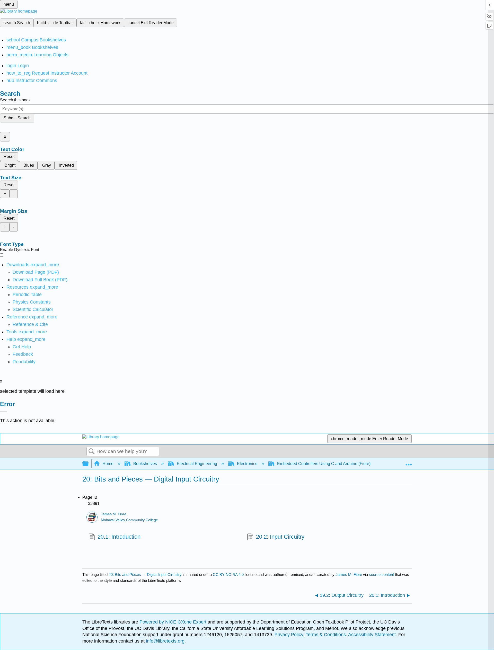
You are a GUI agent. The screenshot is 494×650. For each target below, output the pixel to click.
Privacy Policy (289, 634)
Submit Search (17, 118)
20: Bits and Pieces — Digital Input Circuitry (145, 574)
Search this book (15, 100)
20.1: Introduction (119, 536)
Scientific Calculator (33, 309)
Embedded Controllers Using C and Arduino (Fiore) (324, 463)
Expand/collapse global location (408, 462)
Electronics (247, 463)
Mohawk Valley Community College (129, 520)
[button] (23, 354)
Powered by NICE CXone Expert (173, 622)
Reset (9, 156)
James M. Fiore (113, 514)
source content (381, 574)
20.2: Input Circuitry (280, 536)
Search (91, 451)
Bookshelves (145, 463)
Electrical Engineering (197, 463)
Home (107, 463)
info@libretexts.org (164, 641)
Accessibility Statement (372, 634)
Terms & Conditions (326, 634)
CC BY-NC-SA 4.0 (228, 574)
